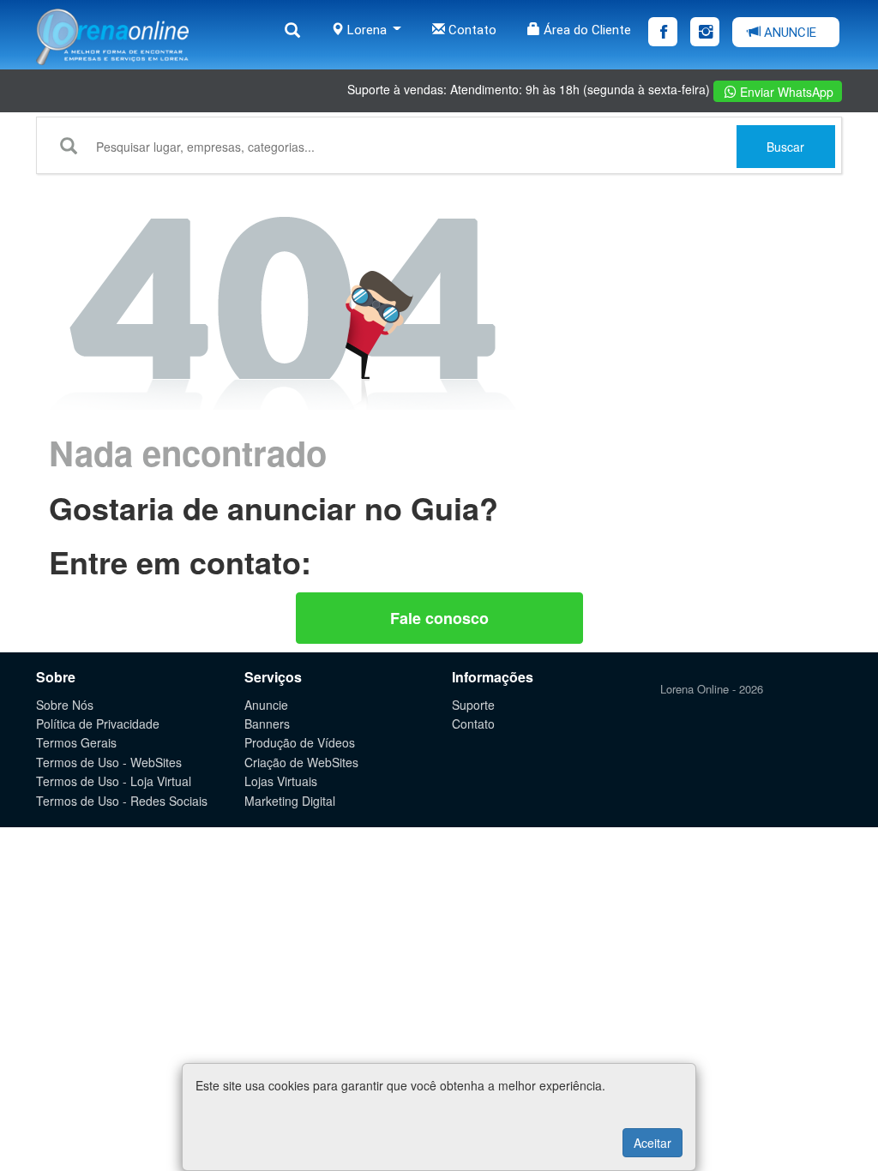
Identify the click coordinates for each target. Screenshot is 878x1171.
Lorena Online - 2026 (711, 689)
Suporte (473, 704)
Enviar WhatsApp (785, 91)
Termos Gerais (76, 742)
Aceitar (652, 1142)
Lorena (367, 30)
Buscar (785, 146)
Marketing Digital (289, 800)
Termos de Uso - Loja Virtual (113, 781)
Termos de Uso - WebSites (109, 762)
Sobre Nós (64, 704)
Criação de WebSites (301, 762)
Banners (267, 723)
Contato (470, 30)
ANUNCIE (788, 32)
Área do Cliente (585, 30)
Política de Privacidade (97, 723)
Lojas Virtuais (280, 781)
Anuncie (266, 704)
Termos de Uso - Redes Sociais (121, 800)
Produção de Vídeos (299, 742)
